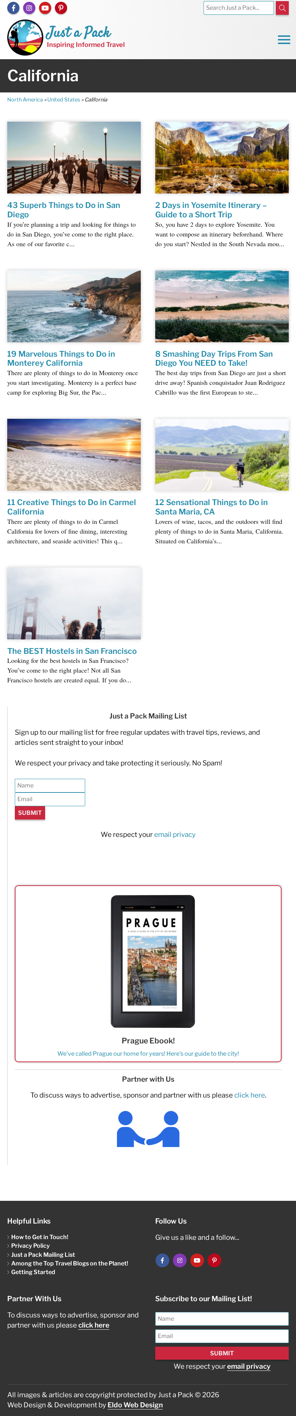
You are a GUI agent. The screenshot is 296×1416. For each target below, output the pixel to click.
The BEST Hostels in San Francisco (72, 651)
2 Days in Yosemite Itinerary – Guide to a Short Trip (211, 209)
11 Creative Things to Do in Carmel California (71, 507)
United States (63, 99)
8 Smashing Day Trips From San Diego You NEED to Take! (214, 358)
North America (25, 99)
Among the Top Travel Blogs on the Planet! (69, 1263)
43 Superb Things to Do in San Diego (63, 209)
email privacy (175, 834)
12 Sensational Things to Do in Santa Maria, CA (211, 507)
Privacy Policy (30, 1245)
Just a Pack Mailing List (43, 1254)
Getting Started (33, 1272)
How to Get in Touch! (39, 1237)
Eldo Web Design (135, 1405)
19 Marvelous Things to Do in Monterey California (61, 358)
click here (249, 1095)
